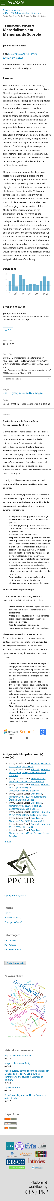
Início (5, 10)
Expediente (36, 793)
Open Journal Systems (15, 895)
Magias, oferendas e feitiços (18, 1063)
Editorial (35, 784)
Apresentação (38, 778)
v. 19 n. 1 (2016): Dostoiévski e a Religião (21, 13)
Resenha (35, 763)
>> (9, 841)
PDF (9, 329)
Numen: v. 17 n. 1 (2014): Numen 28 (29, 825)
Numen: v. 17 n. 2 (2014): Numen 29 (30, 765)
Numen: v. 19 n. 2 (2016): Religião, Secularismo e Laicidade (29, 772)
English (7, 912)
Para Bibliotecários (12, 949)
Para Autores (10, 945)
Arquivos (16, 10)
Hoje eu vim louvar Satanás (17, 1055)
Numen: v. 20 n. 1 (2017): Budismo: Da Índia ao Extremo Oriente (27, 798)
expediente (36, 817)
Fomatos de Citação (13, 378)
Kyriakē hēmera (12, 1087)
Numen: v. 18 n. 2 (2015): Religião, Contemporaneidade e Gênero (29, 787)
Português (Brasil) (13, 922)
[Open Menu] (3, 3)
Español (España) (12, 917)
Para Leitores (10, 940)
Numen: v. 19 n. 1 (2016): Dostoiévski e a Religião (29, 813)
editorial (35, 769)
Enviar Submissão (15, 963)
